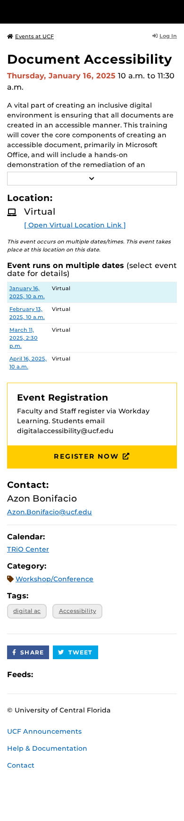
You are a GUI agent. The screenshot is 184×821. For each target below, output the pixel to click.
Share (32, 652)
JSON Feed (109, 674)
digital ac (27, 610)
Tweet (80, 652)
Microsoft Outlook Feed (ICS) (61, 674)
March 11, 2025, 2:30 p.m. (23, 338)
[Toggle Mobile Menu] (174, 11)
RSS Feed (77, 674)
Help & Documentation (47, 748)
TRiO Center (28, 549)
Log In (168, 36)
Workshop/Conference (54, 579)
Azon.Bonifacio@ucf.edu (49, 512)
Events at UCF (34, 36)
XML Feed (93, 674)
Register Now (86, 456)
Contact (20, 765)
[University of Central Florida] (72, 11)
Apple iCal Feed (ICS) (45, 674)
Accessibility (77, 610)
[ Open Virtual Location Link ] (75, 225)
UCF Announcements (44, 731)
